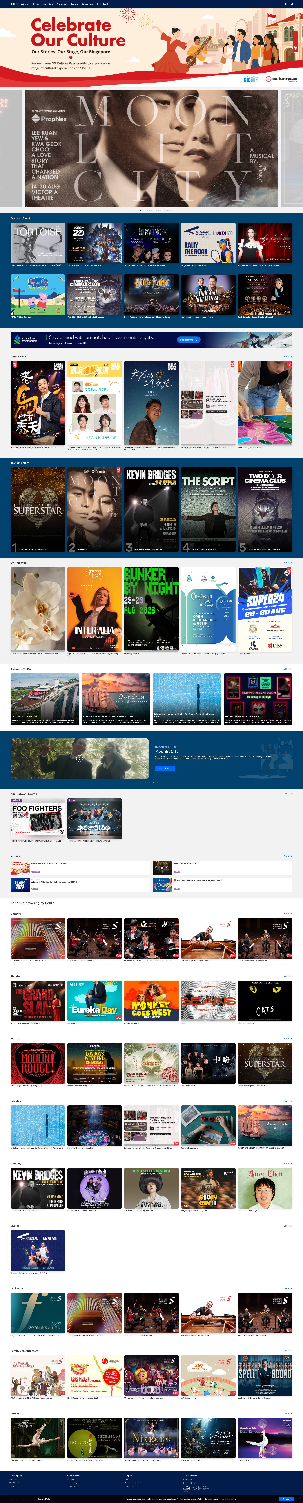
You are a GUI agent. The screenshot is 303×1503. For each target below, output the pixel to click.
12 (158, 210)
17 (170, 210)
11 (156, 210)
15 (165, 210)
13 (161, 210)
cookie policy (230, 1499)
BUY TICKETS (165, 769)
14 (163, 210)
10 (154, 210)
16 (167, 210)
